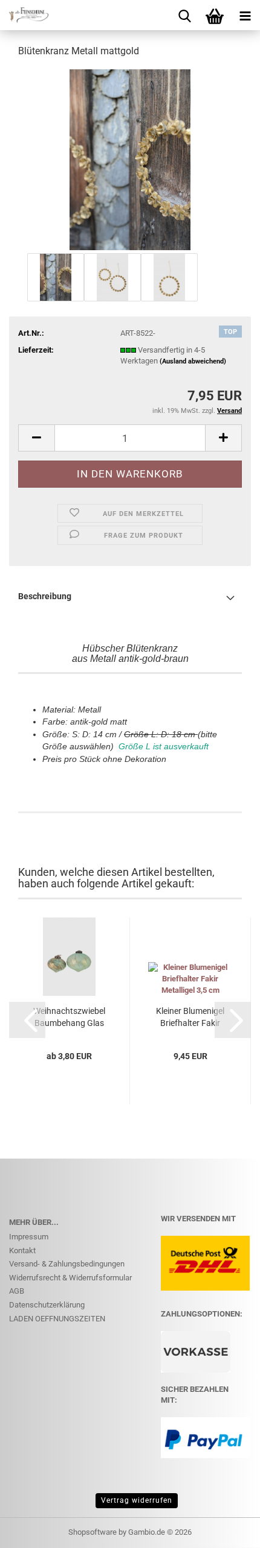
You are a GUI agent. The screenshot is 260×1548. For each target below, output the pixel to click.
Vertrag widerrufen (136, 1500)
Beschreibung (44, 596)
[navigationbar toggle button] (245, 15)
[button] (36, 438)
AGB (16, 1290)
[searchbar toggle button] (184, 15)
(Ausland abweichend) (193, 361)
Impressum (28, 1236)
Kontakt (22, 1250)
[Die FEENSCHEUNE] (24, 15)
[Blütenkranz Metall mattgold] (130, 158)
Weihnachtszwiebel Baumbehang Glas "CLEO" (69, 1017)
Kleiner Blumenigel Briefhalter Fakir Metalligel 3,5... (190, 1017)
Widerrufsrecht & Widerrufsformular (70, 1277)
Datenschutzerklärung (47, 1304)
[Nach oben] (227, 1530)
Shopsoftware (92, 1532)
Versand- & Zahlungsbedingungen (67, 1263)
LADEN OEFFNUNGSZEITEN (57, 1318)
